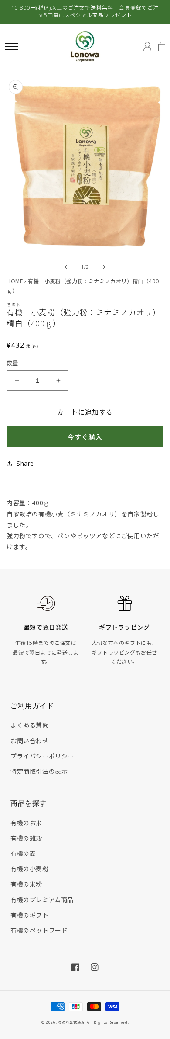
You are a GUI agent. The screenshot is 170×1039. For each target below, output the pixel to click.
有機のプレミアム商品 (42, 900)
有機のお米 (26, 823)
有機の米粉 (26, 884)
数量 (12, 363)
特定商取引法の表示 (39, 771)
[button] (11, 46)
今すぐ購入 (85, 437)
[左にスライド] (65, 267)
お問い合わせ (29, 741)
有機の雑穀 (26, 838)
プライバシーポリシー (42, 756)
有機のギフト (29, 915)
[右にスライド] (104, 267)
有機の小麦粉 (29, 869)
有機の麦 (23, 853)
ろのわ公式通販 (71, 1022)
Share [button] (25, 463)
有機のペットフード (39, 930)
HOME (15, 281)
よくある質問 (29, 725)
